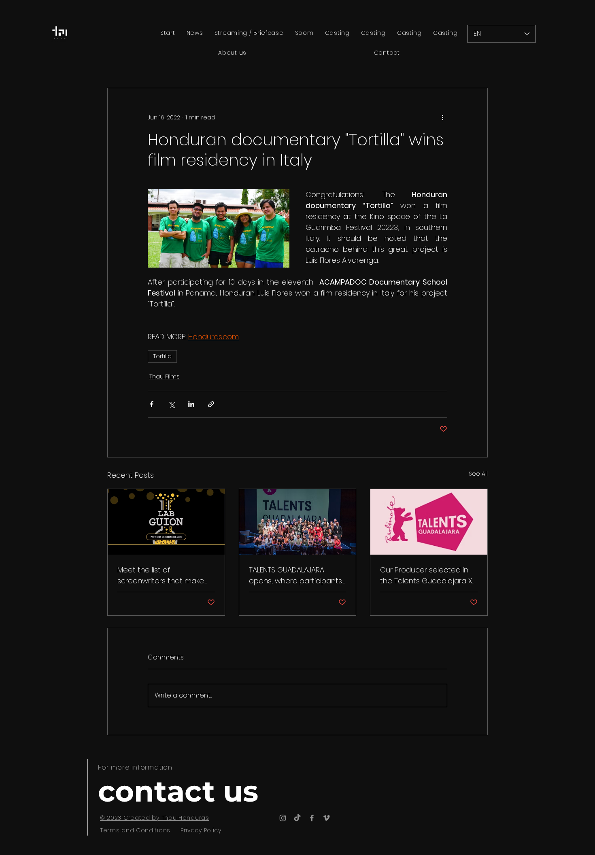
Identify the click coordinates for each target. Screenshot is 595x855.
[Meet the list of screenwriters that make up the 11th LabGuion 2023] (166, 522)
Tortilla (162, 356)
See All (478, 474)
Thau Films (164, 376)
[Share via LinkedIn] (191, 404)
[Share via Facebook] (151, 404)
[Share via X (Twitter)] (171, 404)
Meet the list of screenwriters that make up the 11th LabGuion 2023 (162, 575)
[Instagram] (282, 818)
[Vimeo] (326, 818)
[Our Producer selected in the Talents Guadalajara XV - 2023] (428, 522)
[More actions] (442, 117)
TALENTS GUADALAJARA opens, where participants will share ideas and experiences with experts (295, 575)
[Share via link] (211, 404)
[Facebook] (312, 818)
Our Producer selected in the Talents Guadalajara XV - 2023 (428, 575)
